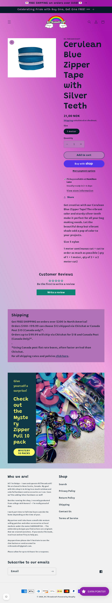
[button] (9, 22)
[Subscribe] (52, 571)
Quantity (68, 138)
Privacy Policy (67, 491)
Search (63, 484)
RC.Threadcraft (50, 597)
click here (61, 356)
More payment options (84, 171)
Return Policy (67, 498)
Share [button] (70, 197)
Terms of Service (68, 518)
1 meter (71, 131)
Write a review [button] (56, 292)
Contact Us (65, 511)
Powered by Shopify (66, 597)
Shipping (68, 120)
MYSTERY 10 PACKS (24, 452)
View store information (80, 190)
